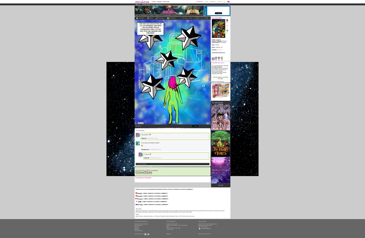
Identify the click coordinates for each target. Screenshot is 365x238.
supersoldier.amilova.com (218, 52)
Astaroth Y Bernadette (163, 212)
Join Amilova (199, 1)
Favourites (141, 18)
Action (137, 216)
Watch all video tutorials (218, 81)
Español (140, 196)
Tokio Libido (182, 210)
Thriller (184, 216)
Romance (172, 216)
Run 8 (179, 212)
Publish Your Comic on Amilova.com (207, 224)
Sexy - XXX (178, 216)
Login (206, 1)
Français (141, 172)
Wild (191, 212)
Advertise (137, 229)
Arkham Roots (189, 210)
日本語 (139, 201)
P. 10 (179, 15)
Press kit (137, 226)
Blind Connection (208, 210)
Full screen (161, 18)
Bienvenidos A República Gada (144, 212)
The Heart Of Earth (199, 210)
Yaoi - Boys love (190, 216)
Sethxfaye (216, 210)
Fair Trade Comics (203, 226)
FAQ (167, 226)
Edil (171, 212)
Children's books (164, 216)
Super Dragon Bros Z (164, 210)
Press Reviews (138, 225)
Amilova (138, 210)
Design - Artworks (143, 216)
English (149, 172)
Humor (158, 216)
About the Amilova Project (141, 224)
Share (151, 18)
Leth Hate (174, 212)
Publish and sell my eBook (205, 225)
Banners (137, 228)
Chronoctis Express (153, 210)
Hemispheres (143, 210)
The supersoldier (167, 15)
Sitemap (168, 234)
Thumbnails (173, 18)
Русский (140, 204)
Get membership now (173, 4)
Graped (222, 210)
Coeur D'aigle (185, 212)
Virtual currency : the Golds (173, 228)
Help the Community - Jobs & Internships (176, 225)
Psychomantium (174, 210)
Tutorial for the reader (172, 224)
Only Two (154, 212)
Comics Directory (144, 15)
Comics (151, 15)
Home (137, 15)
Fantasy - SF (158, 15)
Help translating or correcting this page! (220, 78)
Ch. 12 (174, 15)
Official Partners (139, 230)
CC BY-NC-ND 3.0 (206, 228)
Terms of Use (169, 229)
